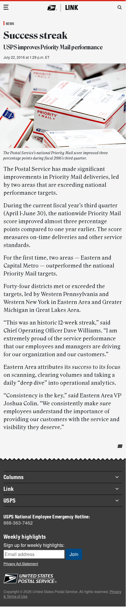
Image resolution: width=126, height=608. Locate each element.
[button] (117, 7)
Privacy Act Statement (21, 563)
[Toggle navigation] (6, 7)
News (10, 23)
